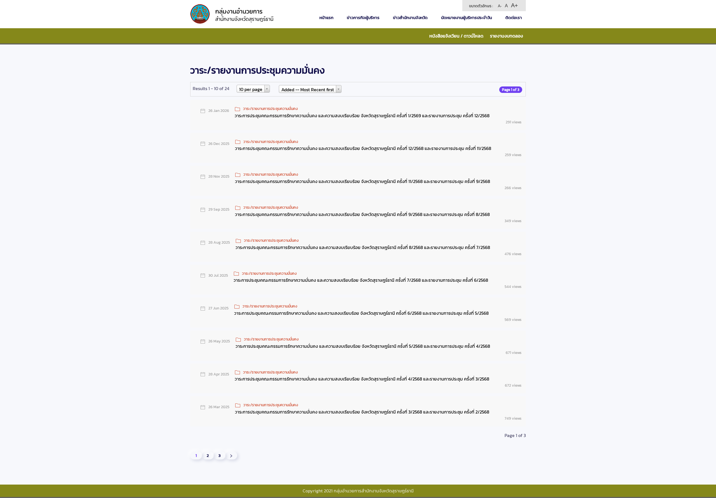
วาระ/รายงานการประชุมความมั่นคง (270, 109)
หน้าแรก (326, 17)
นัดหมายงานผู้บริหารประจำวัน (466, 17)
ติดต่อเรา (513, 17)
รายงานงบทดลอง (506, 35)
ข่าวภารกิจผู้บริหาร (363, 17)
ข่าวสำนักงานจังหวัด (410, 17)
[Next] (231, 455)
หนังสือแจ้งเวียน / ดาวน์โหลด (456, 35)
